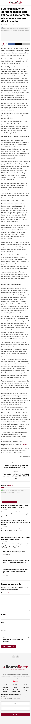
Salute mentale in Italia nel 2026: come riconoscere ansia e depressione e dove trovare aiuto (14, 552)
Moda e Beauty (5, 690)
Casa (5, 685)
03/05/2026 (4, 526)
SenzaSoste (12, 721)
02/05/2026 (4, 541)
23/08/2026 (4, 509)
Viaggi (25, 690)
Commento (5, 593)
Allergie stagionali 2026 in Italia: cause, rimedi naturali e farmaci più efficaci (15, 538)
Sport (25, 685)
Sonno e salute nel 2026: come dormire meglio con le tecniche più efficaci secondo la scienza (15, 522)
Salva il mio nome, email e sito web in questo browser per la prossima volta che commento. (16, 639)
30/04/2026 (5, 566)
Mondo (15, 685)
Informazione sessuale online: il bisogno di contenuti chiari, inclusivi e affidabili (14, 506)
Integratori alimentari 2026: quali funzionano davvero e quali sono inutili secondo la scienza (16, 562)
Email (3, 622)
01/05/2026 (5, 556)
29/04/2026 (5, 575)
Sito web (3, 630)
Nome (3, 614)
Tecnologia (25, 687)
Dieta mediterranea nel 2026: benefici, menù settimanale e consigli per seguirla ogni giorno (15, 571)
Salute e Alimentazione (10, 502)
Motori (15, 687)
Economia (5, 687)
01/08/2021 (4, 25)
